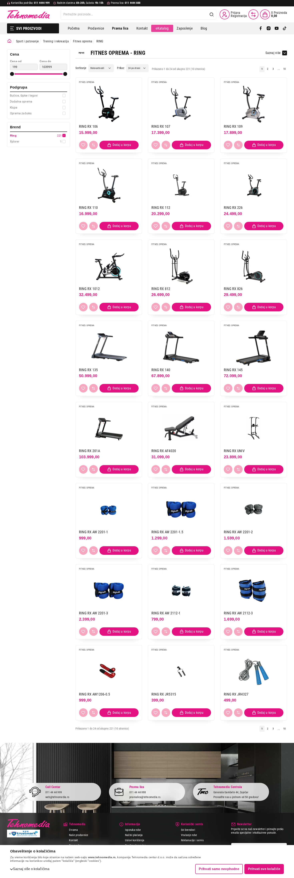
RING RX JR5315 (163, 694)
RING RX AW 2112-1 (165, 613)
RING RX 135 (88, 370)
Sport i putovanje (27, 41)
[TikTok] (284, 28)
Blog (204, 28)
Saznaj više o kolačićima (31, 869)
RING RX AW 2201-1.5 (167, 532)
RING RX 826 (233, 289)
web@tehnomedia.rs (57, 797)
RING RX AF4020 (163, 451)
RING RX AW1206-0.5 (94, 694)
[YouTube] (276, 28)
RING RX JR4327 (236, 694)
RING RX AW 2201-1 (93, 532)
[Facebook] (260, 28)
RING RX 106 (88, 126)
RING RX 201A (89, 451)
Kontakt (142, 28)
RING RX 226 (233, 207)
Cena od (16, 61)
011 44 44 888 (137, 792)
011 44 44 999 (53, 792)
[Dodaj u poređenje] (93, 145)
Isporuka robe (133, 829)
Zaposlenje (184, 28)
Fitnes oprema (82, 41)
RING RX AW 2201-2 (238, 532)
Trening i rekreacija (56, 41)
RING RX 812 (160, 289)
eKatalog (162, 28)
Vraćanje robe (189, 835)
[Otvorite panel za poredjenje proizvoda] (253, 14)
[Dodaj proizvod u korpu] (119, 145)
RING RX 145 (233, 370)
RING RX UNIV (234, 451)
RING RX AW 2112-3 (238, 613)
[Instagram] (268, 28)
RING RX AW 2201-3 (93, 613)
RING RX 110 (88, 207)
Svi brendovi (188, 829)
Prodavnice (96, 28)
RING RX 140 (160, 370)
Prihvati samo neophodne (219, 869)
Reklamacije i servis (192, 840)
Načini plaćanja (134, 835)
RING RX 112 (160, 207)
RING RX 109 (233, 126)
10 (284, 69)
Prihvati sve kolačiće (264, 869)
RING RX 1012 (89, 289)
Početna (74, 28)
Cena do (45, 61)
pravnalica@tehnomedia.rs (144, 797)
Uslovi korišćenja (134, 840)
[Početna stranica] (9, 41)
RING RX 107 (160, 126)
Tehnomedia (28, 14)
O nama (73, 829)
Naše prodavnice (78, 835)
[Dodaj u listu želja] (83, 145)
